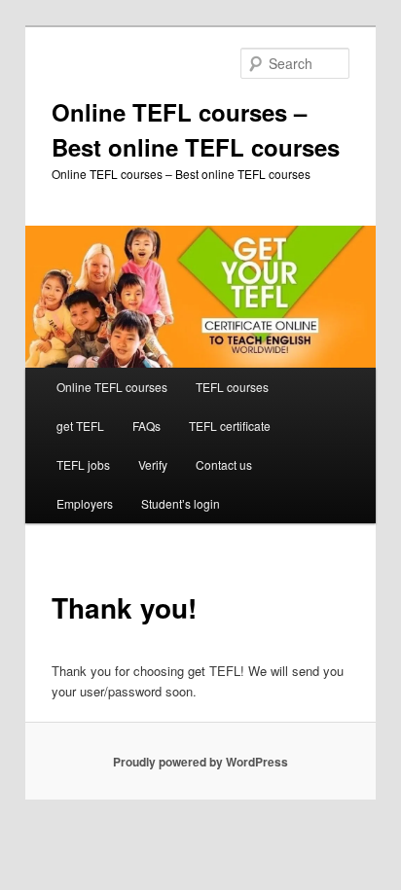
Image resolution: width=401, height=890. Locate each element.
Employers (84, 503)
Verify (152, 464)
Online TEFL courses (111, 386)
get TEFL (80, 425)
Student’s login (180, 503)
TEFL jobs (83, 464)
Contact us (224, 464)
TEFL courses (232, 386)
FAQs (146, 425)
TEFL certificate (230, 425)
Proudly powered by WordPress (200, 761)
